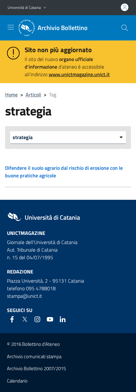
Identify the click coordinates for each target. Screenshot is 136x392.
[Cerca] (124, 28)
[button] (45, 7)
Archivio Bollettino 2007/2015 (36, 368)
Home (11, 94)
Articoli (33, 94)
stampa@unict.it (24, 296)
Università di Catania (24, 7)
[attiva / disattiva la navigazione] (11, 27)
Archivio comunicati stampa (34, 356)
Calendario (17, 380)
